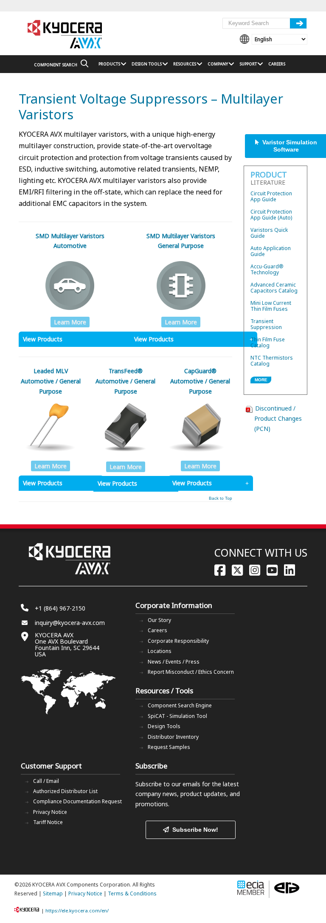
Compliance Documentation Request (77, 801)
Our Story (159, 620)
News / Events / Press (174, 661)
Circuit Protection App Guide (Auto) (271, 214)
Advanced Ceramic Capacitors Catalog (274, 287)
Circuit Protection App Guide (271, 196)
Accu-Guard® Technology (267, 269)
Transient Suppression (266, 324)
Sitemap (53, 893)
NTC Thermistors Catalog (271, 360)
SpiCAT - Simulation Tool (177, 716)
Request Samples (169, 747)
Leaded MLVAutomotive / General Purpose (51, 381)
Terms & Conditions (132, 893)
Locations (159, 651)
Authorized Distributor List (65, 791)
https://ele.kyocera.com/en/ (77, 910)
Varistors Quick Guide (269, 232)
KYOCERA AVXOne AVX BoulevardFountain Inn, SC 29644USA (67, 644)
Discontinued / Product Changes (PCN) (278, 418)
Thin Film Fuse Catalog (267, 342)
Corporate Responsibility (178, 640)
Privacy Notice (50, 812)
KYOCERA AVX (65, 35)
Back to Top (220, 498)
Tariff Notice (48, 822)
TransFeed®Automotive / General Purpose (125, 381)
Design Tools (164, 726)
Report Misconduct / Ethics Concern (191, 671)
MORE (261, 379)
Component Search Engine (180, 705)
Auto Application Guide (270, 251)
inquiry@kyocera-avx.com (70, 623)
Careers (157, 630)
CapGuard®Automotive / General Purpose (200, 381)
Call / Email (46, 781)
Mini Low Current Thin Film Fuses (270, 305)
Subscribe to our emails (167, 784)
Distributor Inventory (173, 736)
